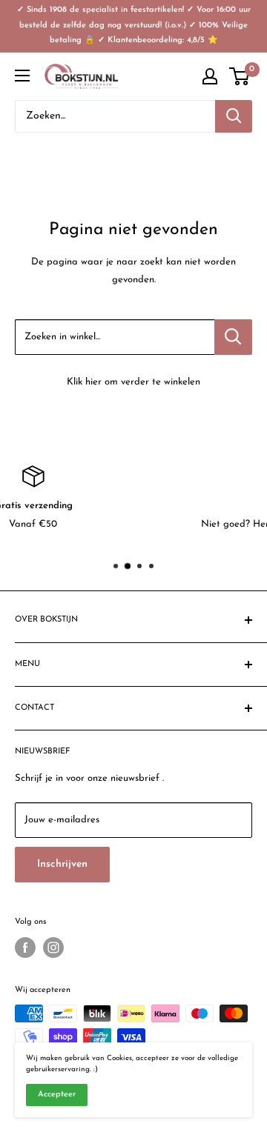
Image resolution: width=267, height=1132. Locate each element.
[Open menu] (22, 75)
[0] (240, 76)
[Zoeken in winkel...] (233, 337)
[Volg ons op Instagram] (53, 947)
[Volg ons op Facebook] (25, 947)
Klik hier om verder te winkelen (133, 382)
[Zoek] (233, 116)
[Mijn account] (209, 76)
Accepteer (57, 1095)
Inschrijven (62, 864)
